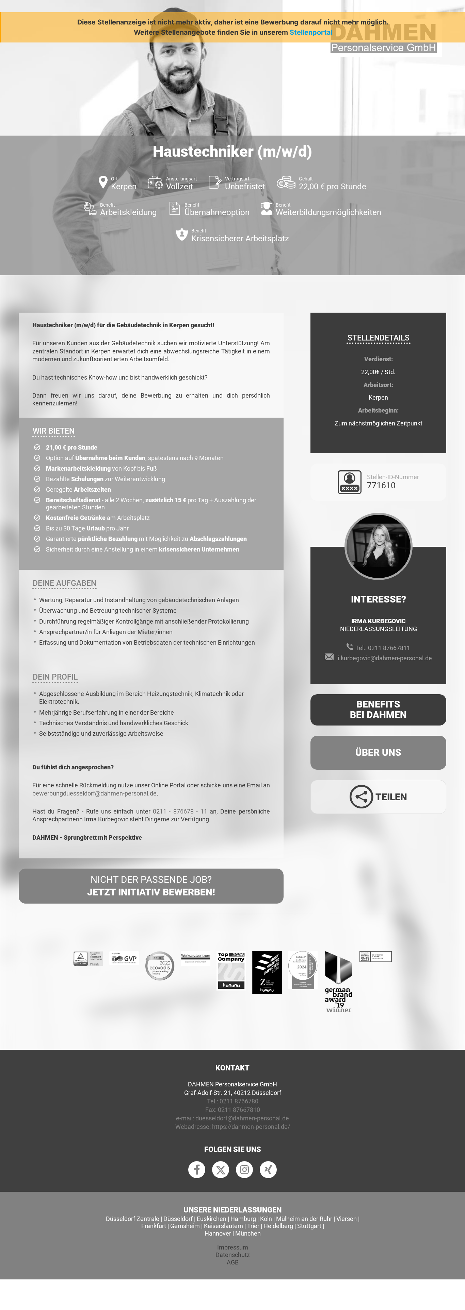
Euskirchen (211, 1218)
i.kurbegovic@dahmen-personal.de (385, 658)
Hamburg (243, 1218)
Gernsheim (185, 1225)
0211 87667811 (389, 647)
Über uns (378, 752)
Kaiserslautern (223, 1225)
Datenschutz (232, 1254)
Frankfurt (153, 1225)
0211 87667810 (239, 1109)
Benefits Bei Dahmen (378, 709)
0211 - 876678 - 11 (180, 811)
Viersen (346, 1218)
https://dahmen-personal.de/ (251, 1126)
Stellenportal (311, 32)
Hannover (218, 1233)
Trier (253, 1225)
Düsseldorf (178, 1218)
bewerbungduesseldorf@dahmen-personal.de (94, 793)
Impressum (232, 1247)
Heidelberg (278, 1225)
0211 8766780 (239, 1101)
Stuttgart (309, 1225)
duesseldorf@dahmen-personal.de (242, 1118)
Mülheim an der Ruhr (304, 1218)
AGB (233, 1262)
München (248, 1233)
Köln (266, 1218)
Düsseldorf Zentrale (132, 1218)
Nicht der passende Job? (151, 885)
